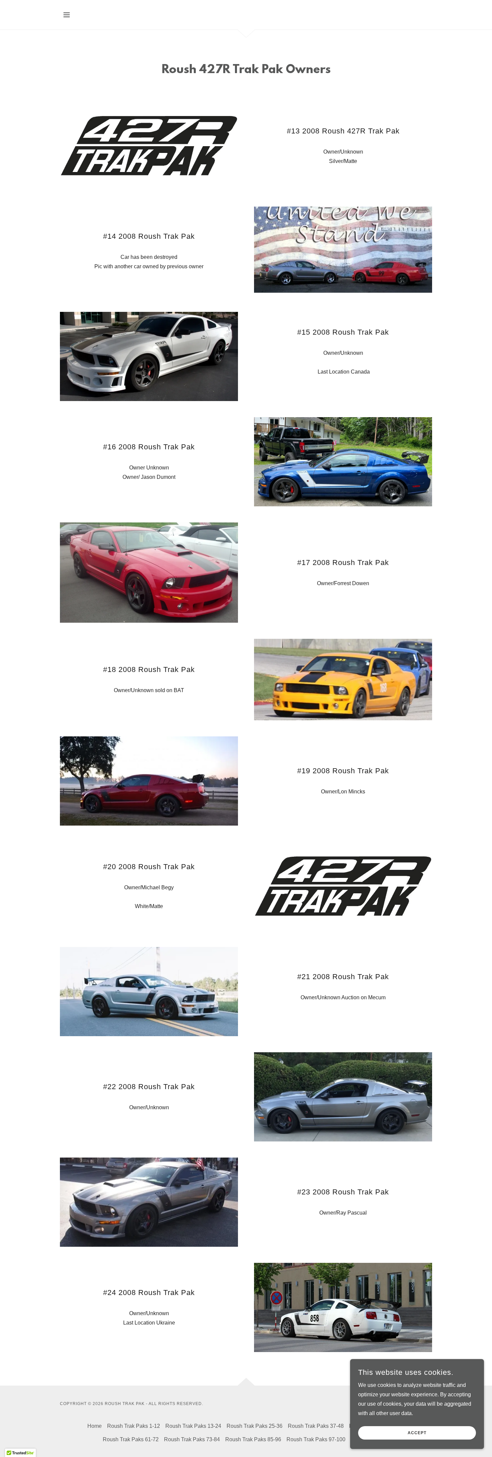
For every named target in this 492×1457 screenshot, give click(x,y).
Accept (417, 1433)
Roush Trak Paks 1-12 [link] (133, 1426)
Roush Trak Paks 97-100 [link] (315, 1439)
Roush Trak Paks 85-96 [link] (253, 1439)
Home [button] (94, 1426)
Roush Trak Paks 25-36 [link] (254, 1426)
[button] (66, 14)
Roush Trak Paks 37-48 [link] (316, 1426)
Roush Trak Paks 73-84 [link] (192, 1439)
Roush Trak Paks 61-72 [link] (131, 1439)
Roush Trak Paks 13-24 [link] (193, 1426)
